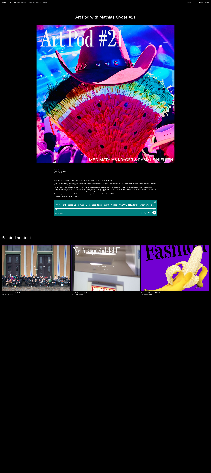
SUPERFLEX (62, 170)
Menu (4, 2)
